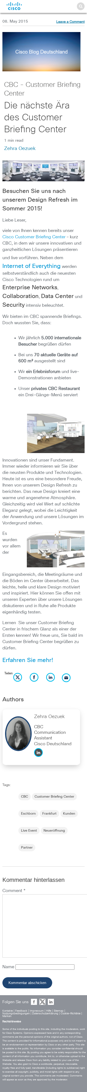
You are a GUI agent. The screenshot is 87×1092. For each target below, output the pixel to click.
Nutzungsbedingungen (16, 1013)
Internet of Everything (31, 266)
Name (8, 967)
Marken (6, 1016)
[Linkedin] (39, 758)
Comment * (13, 891)
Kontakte (7, 1010)
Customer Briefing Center (54, 796)
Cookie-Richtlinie (70, 1013)
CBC (24, 796)
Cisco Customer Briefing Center (33, 237)
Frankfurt (49, 813)
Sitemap (59, 1010)
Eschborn (28, 813)
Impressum (37, 1010)
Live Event (29, 830)
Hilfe (48, 1010)
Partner (27, 847)
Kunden (69, 813)
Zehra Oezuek (20, 148)
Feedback (21, 1010)
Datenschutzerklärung (45, 1013)
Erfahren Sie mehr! (28, 660)
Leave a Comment (70, 22)
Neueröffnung (54, 830)
